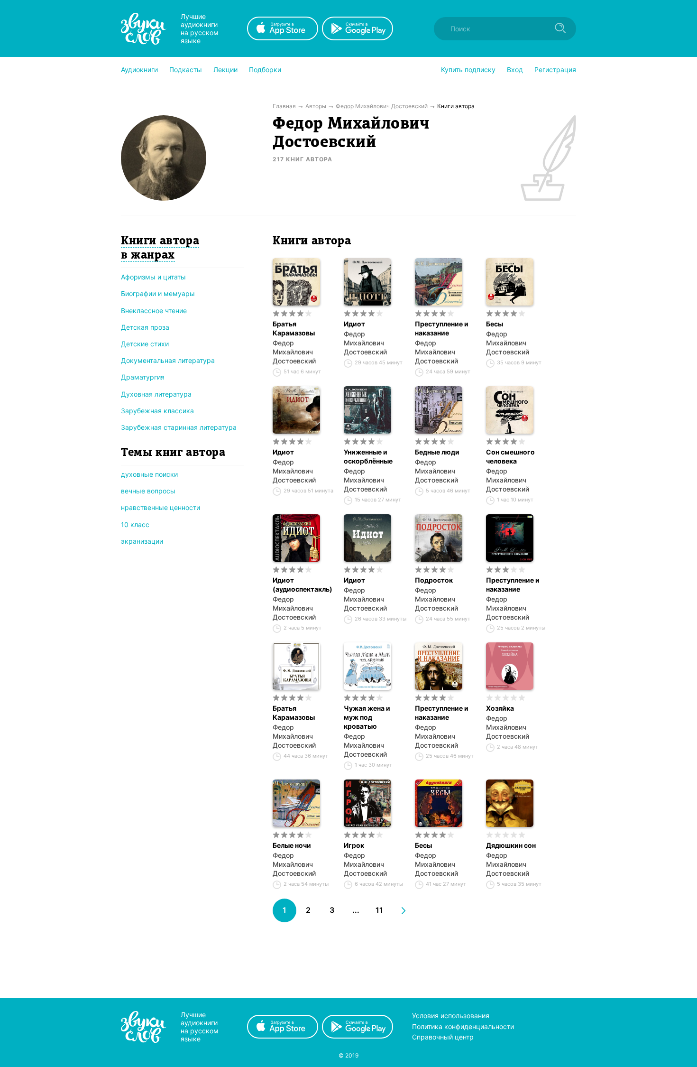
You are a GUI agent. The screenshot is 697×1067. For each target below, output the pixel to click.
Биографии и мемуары (158, 293)
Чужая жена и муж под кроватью (367, 717)
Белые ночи (292, 845)
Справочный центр (443, 1037)
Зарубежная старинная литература (179, 427)
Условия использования (450, 1015)
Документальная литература (168, 360)
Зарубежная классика (157, 411)
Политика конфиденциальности (463, 1026)
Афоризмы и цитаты (153, 277)
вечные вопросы (148, 491)
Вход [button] (515, 69)
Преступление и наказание (441, 328)
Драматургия (143, 377)
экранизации (142, 541)
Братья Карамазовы (294, 328)
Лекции (225, 69)
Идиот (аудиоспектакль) (302, 584)
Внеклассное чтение (154, 310)
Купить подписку (468, 69)
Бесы (494, 324)
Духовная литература (156, 394)
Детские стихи (145, 344)
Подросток (434, 580)
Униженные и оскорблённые (368, 456)
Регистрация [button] (555, 69)
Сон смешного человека (510, 456)
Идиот (354, 324)
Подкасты (185, 69)
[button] (139, 70)
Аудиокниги (139, 69)
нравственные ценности (160, 507)
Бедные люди (437, 452)
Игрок (354, 845)
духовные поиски (149, 474)
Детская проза (145, 327)
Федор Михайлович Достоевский (294, 352)
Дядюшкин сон (511, 845)
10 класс (135, 524)
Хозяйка (500, 708)
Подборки (265, 69)
